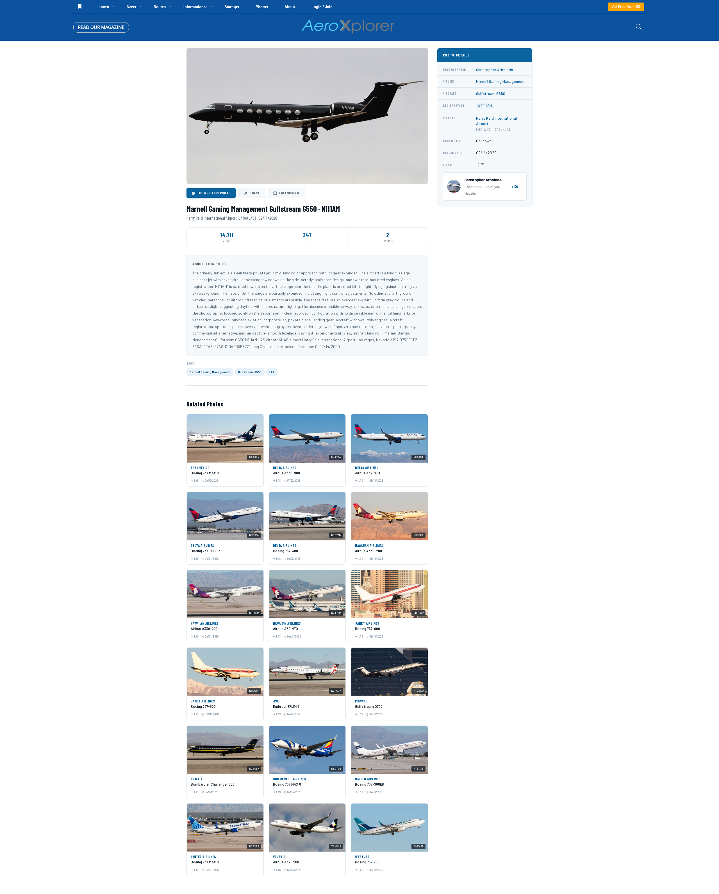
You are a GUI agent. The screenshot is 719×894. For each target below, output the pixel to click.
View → (517, 186)
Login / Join (322, 7)
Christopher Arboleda (494, 69)
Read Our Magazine (101, 27)
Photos (262, 7)
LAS (271, 372)
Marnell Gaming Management (210, 372)
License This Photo (211, 192)
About (290, 7)
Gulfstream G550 (249, 372)
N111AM (485, 105)
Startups (231, 7)
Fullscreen (286, 192)
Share (252, 192)
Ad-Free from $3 (626, 6)
